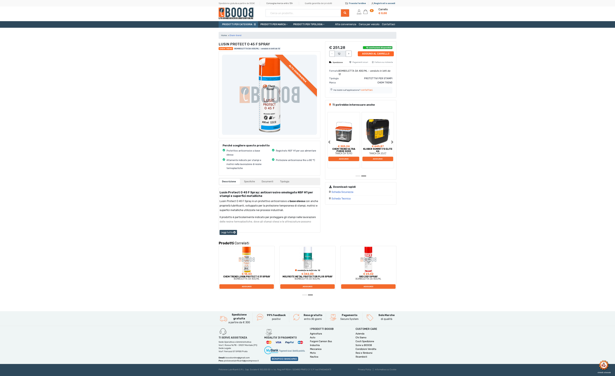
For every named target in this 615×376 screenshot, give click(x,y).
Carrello (383, 11)
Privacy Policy (364, 369)
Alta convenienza (345, 24)
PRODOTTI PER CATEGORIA (237, 24)
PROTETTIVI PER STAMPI (378, 78)
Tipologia (284, 181)
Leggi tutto (227, 232)
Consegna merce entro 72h (279, 3)
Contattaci (388, 24)
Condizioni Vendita (366, 349)
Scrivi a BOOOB (364, 345)
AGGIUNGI (344, 159)
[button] (332, 142)
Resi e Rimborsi (364, 352)
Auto (312, 337)
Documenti (267, 181)
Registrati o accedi (384, 3)
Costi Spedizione (365, 341)
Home (224, 35)
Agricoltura (316, 333)
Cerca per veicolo (369, 24)
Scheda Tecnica (341, 198)
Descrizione (229, 181)
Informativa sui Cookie (385, 369)
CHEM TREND (384, 82)
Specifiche (249, 181)
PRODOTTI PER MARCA (273, 24)
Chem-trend (235, 35)
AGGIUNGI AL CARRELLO (375, 53)
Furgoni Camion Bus (321, 341)
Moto (313, 352)
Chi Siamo (361, 337)
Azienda (360, 333)
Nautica (314, 356)
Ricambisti (361, 356)
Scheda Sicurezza (342, 192)
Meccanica (315, 349)
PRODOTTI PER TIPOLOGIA (308, 24)
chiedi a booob (604, 372)
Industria (315, 345)
